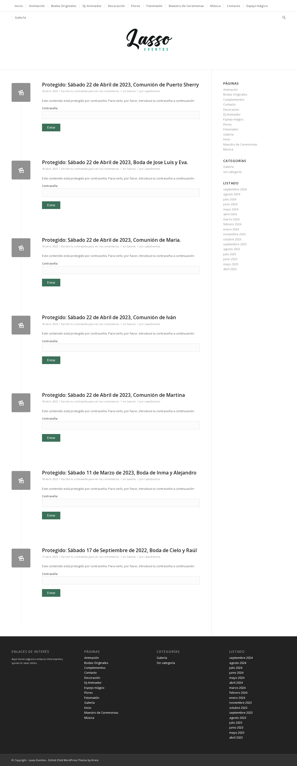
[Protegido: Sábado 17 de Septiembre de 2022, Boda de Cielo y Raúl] (21, 558)
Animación (230, 89)
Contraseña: (50, 108)
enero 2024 (231, 229)
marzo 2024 (231, 219)
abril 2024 (230, 214)
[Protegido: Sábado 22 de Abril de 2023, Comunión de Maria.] (21, 247)
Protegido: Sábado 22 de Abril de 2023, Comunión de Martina (113, 395)
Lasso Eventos (37, 760)
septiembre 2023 (235, 244)
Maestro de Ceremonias (240, 144)
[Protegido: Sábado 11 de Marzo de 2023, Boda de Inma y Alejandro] (21, 480)
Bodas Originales (235, 94)
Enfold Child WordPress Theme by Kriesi (73, 760)
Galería (131, 91)
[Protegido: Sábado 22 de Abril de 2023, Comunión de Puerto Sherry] (21, 92)
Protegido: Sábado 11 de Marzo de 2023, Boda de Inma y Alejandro (119, 472)
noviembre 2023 (234, 234)
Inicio (226, 139)
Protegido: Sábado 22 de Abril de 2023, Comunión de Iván (109, 317)
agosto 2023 (231, 249)
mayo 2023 (230, 264)
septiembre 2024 (235, 189)
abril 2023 (230, 269)
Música (228, 149)
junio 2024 (230, 204)
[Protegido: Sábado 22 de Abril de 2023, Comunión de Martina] (21, 402)
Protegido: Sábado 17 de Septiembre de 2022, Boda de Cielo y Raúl (119, 550)
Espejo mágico (233, 119)
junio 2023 (230, 259)
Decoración (231, 109)
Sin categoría (232, 172)
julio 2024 (229, 199)
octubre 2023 (232, 239)
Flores (227, 124)
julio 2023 (229, 254)
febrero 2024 (232, 224)
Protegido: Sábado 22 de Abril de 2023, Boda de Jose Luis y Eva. (115, 162)
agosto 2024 (231, 194)
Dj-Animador (232, 114)
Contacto (229, 104)
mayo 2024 (230, 209)
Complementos (234, 99)
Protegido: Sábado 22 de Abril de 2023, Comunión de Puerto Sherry (120, 84)
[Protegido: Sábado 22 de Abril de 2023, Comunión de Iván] (21, 325)
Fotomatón (230, 129)
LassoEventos (152, 91)
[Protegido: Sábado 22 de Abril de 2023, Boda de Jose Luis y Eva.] (21, 170)
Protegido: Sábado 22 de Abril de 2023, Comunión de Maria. (111, 240)
